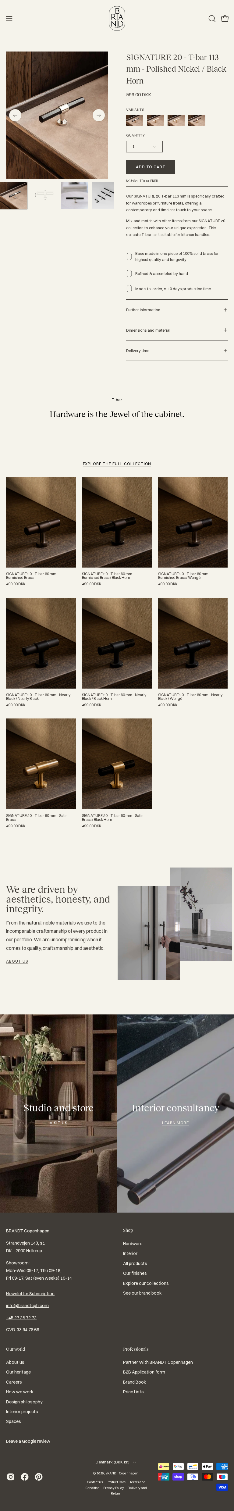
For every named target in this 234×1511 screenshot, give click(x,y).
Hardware (132, 1243)
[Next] (99, 115)
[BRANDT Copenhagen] (117, 18)
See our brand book (142, 1292)
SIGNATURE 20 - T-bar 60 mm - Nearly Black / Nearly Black (38, 696)
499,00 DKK (15, 584)
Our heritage (18, 1372)
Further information (143, 309)
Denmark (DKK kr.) (112, 1462)
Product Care (116, 1482)
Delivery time (137, 350)
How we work (19, 1392)
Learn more (175, 1122)
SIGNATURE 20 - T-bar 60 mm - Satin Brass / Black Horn (113, 817)
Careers (14, 1381)
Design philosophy (24, 1401)
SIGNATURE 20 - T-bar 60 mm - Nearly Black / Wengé (190, 696)
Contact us (95, 1482)
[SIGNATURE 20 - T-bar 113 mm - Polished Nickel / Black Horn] (13, 195)
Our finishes (135, 1273)
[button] (211, 18)
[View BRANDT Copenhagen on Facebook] (24, 1476)
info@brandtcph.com (27, 1305)
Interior (130, 1253)
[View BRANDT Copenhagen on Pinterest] (38, 1476)
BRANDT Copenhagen (121, 1473)
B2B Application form (144, 1372)
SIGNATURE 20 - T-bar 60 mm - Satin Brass (37, 817)
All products (135, 1263)
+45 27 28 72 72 (21, 1317)
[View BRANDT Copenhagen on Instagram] (10, 1476)
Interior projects (22, 1411)
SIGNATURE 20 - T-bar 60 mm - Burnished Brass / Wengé (184, 575)
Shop (128, 1230)
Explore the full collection (117, 463)
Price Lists (133, 1392)
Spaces (13, 1421)
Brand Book (134, 1381)
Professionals (135, 1349)
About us (17, 961)
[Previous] (15, 115)
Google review (36, 1441)
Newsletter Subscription (30, 1293)
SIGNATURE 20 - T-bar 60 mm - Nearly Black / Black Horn (114, 696)
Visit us (58, 1122)
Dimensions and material (148, 330)
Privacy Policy (113, 1488)
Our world (15, 1349)
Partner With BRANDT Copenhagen (158, 1362)
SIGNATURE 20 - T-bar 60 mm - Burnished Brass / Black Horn (108, 575)
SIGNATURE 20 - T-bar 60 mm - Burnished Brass (32, 575)
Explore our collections (146, 1283)
